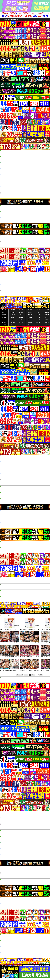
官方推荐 (4, 317)
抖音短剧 (13, 319)
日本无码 (30, 309)
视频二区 (4, 312)
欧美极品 (47, 309)
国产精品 (13, 309)
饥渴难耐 (21, 314)
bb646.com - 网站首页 (11, 19)
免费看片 (4, 324)
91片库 (38, 319)
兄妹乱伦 (21, 324)
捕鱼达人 (13, 317)
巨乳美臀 (30, 312)
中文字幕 (21, 312)
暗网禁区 (38, 322)
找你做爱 (30, 314)
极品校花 (38, 324)
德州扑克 (30, 317)
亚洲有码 (38, 309)
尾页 (41, 674)
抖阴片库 (4, 322)
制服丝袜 (47, 312)
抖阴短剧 (47, 324)
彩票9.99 (38, 317)
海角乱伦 (47, 322)
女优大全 (47, 319)
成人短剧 (30, 324)
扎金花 (46, 317)
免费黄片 (30, 322)
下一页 (33, 674)
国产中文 (13, 324)
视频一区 (4, 309)
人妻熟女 (38, 312)
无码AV (4, 319)
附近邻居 (13, 314)
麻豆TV (21, 319)
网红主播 (21, 309)
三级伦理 (13, 312)
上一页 (21, 674)
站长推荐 (4, 314)
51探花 (29, 319)
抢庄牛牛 (21, 317)
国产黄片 (13, 322)
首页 (17, 674)
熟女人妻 (21, 322)
